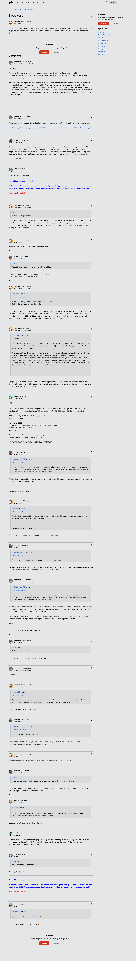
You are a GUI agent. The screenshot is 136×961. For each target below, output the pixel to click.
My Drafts (112, 46)
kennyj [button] (16, 833)
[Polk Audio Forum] (11, 2)
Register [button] (56, 52)
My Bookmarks (112, 40)
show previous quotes (20, 297)
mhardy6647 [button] (17, 61)
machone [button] (16, 396)
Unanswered (112, 51)
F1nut (14, 213)
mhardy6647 (16, 335)
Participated (102, 49)
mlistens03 (16, 692)
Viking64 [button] (16, 800)
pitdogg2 (15, 294)
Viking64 (15, 911)
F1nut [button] (15, 168)
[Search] (107, 2)
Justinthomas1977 (18, 264)
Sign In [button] (44, 52)
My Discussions (103, 43)
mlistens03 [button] (17, 545)
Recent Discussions (104, 35)
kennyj (14, 861)
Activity (100, 37)
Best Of (100, 54)
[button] (91, 16)
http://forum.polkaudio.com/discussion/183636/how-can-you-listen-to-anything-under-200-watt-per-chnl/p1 (50, 128)
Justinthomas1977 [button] (19, 21)
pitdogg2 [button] (16, 140)
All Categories (102, 32)
